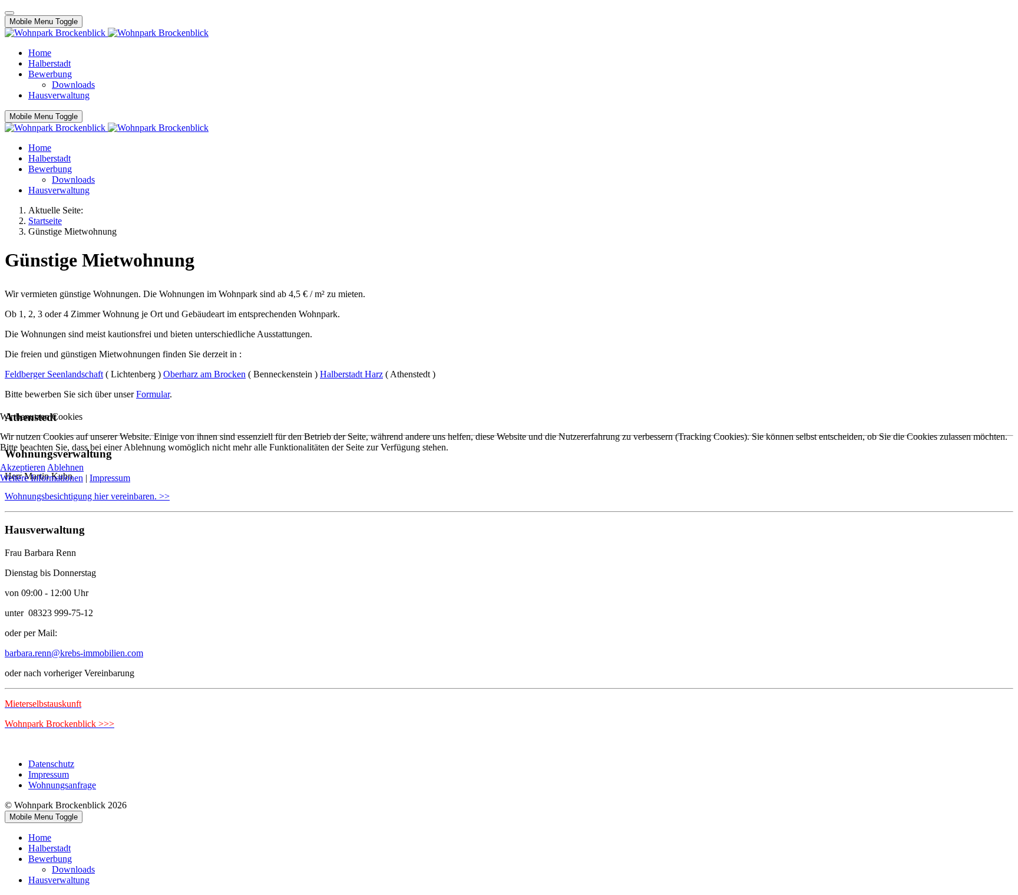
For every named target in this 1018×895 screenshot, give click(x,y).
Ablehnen (65, 467)
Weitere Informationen (41, 478)
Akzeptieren (22, 467)
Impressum (110, 478)
